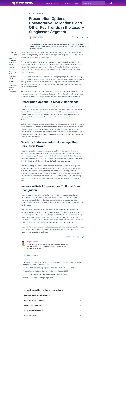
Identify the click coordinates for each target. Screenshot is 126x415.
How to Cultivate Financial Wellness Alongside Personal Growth (45, 274)
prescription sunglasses (63, 127)
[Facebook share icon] (77, 37)
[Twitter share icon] (87, 37)
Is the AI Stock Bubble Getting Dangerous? (38, 278)
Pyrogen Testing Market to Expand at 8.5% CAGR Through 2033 (45, 271)
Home (34, 13)
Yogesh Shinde (37, 36)
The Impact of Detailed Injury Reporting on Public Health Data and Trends (48, 268)
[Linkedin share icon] (82, 37)
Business (40, 13)
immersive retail (43, 197)
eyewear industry (34, 52)
